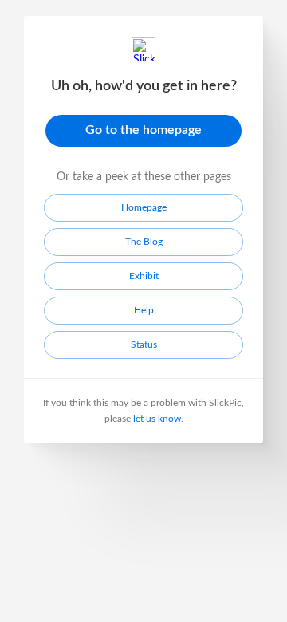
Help (144, 310)
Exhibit (144, 276)
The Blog (144, 241)
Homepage (144, 207)
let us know (157, 418)
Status (144, 344)
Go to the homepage (143, 130)
